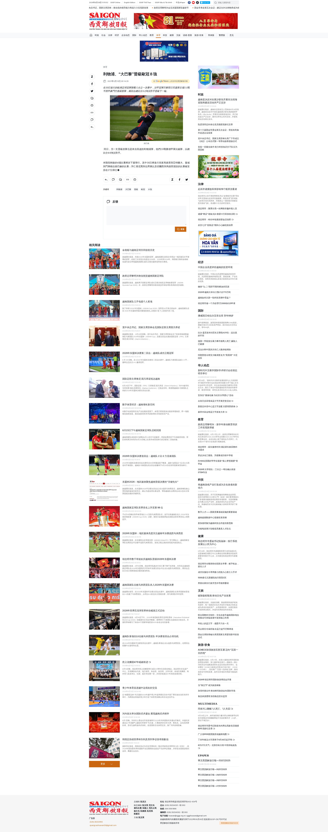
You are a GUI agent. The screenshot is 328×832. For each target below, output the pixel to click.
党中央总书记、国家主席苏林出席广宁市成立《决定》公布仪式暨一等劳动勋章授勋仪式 (218, 139)
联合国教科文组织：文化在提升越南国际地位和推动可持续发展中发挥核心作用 (218, 616)
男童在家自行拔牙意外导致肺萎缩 (213, 583)
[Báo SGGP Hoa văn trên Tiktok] (197, 2)
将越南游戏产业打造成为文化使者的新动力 (217, 486)
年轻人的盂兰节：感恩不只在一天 (213, 623)
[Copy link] (92, 113)
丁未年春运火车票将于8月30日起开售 (215, 739)
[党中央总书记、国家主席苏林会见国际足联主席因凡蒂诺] (104, 336)
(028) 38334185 (96, 822)
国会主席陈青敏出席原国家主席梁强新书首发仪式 (218, 636)
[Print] (92, 105)
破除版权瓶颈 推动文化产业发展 (214, 595)
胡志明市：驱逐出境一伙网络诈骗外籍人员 (217, 208)
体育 (158, 35)
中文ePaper (180, 2)
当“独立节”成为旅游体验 (209, 685)
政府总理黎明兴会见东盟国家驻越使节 (118, 8)
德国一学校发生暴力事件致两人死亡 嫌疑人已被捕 (217, 342)
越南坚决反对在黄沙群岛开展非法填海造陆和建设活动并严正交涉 (217, 101)
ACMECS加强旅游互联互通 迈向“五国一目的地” (218, 651)
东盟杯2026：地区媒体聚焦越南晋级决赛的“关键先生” (150, 481)
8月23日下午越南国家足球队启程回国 (141, 430)
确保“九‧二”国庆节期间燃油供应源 (213, 286)
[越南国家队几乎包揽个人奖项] (104, 310)
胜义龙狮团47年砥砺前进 (135, 662)
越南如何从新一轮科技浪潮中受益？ (214, 297)
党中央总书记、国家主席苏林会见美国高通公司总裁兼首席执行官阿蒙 (226, 8)
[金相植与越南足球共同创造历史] (104, 259)
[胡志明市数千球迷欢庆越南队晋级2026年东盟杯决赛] (104, 568)
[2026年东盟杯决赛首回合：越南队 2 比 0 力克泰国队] (104, 465)
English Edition (129, 2)
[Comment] (92, 120)
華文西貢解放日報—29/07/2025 (212, 775)
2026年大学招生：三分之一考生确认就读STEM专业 (216, 470)
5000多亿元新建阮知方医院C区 (212, 577)
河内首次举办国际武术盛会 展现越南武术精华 (145, 713)
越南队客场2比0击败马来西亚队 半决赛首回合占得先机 (150, 636)
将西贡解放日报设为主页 (229, 823)
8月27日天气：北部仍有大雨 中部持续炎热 (217, 745)
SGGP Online (115, 2)
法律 (110, 35)
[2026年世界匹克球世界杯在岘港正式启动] (104, 619)
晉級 (136, 189)
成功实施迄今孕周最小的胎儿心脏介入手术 (217, 572)
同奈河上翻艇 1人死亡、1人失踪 (214, 708)
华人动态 (143, 35)
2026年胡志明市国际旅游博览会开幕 (214, 679)
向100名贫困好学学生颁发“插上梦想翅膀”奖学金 (218, 462)
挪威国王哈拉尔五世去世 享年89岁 (215, 315)
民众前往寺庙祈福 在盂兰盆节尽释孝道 (216, 629)
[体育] (92, 127)
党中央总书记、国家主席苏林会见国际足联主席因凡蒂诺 (151, 327)
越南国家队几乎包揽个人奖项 (137, 301)
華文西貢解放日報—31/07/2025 (214, 760)
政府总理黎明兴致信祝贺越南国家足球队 (143, 275)
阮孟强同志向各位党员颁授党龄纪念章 (215, 124)
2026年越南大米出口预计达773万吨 (214, 292)
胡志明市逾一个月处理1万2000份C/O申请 (216, 303)
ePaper (203, 755)
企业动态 (125, 35)
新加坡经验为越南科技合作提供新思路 (215, 523)
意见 (232, 35)
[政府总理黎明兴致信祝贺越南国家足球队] (104, 284)
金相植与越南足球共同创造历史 (138, 250)
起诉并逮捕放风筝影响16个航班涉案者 (217, 189)
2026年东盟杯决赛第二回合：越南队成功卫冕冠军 (148, 353)
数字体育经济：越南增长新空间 (138, 404)
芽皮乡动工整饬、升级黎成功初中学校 (215, 455)
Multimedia (207, 703)
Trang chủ (91, 35)
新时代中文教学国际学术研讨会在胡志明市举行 (217, 372)
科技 (165, 35)
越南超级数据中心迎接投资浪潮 (212, 517)
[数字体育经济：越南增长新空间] (104, 413)
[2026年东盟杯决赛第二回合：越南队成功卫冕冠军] (104, 362)
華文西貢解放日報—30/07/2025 (212, 769)
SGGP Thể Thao (145, 2)
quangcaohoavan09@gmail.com (103, 825)
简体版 (211, 35)
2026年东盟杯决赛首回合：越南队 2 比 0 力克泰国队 (149, 456)
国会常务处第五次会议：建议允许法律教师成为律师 (165, 8)
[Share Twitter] (92, 91)
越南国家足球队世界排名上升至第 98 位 (142, 507)
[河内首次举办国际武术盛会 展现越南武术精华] (104, 722)
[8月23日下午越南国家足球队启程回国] (104, 439)
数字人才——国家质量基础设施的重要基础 (217, 512)
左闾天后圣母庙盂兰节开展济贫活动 (214, 401)
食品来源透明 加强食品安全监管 (212, 696)
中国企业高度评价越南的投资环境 (215, 267)
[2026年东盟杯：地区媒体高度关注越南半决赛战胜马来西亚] (104, 542)
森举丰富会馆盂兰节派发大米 (211, 412)
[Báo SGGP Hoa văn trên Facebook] (189, 2)
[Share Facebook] (92, 84)
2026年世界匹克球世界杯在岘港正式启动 (143, 610)
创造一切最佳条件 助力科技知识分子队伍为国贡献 (217, 148)
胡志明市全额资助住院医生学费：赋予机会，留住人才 (218, 565)
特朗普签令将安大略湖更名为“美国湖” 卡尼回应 (217, 356)
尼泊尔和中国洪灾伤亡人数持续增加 (214, 349)
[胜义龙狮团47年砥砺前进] (104, 671)
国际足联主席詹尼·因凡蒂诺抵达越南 (141, 378)
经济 (117, 35)
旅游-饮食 (198, 35)
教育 (152, 35)
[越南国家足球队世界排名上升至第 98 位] (104, 516)
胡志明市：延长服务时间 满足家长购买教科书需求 (217, 448)
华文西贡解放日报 (108, 21)
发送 (182, 229)
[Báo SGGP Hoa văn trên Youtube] (193, 2)
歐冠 (143, 189)
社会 (103, 35)
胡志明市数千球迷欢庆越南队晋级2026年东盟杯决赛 (149, 559)
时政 (97, 35)
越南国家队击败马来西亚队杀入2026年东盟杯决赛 (148, 584)
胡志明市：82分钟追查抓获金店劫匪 (214, 219)
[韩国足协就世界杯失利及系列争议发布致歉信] (104, 748)
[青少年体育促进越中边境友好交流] (104, 696)
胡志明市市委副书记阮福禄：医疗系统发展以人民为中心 (217, 543)
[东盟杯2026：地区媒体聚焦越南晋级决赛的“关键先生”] (104, 490)
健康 (172, 35)
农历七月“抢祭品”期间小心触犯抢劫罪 (215, 225)
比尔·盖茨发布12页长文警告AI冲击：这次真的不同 (217, 334)
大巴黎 (128, 189)
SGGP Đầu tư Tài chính (163, 2)
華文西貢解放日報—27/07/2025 (212, 786)
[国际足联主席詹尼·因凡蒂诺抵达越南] (104, 387)
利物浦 (119, 189)
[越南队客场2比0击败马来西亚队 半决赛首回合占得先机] (104, 645)
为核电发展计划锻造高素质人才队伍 (214, 528)
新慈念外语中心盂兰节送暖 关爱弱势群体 (217, 406)
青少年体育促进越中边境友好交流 (139, 687)
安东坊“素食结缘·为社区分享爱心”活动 (215, 395)
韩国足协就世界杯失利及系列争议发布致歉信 (145, 739)
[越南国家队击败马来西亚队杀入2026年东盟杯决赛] (104, 593)
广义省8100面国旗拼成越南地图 (212, 734)
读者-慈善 (187, 35)
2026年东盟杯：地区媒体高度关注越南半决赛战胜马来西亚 (152, 533)
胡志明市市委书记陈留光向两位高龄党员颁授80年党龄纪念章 (218, 727)
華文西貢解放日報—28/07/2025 (212, 780)
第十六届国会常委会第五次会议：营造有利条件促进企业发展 (218, 131)
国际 (134, 35)
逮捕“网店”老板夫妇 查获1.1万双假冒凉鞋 (216, 214)
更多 (103, 764)
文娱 (178, 35)
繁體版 (222, 35)
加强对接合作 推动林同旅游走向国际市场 (216, 691)
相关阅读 (94, 245)
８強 (150, 189)
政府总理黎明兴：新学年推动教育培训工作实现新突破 (217, 426)
